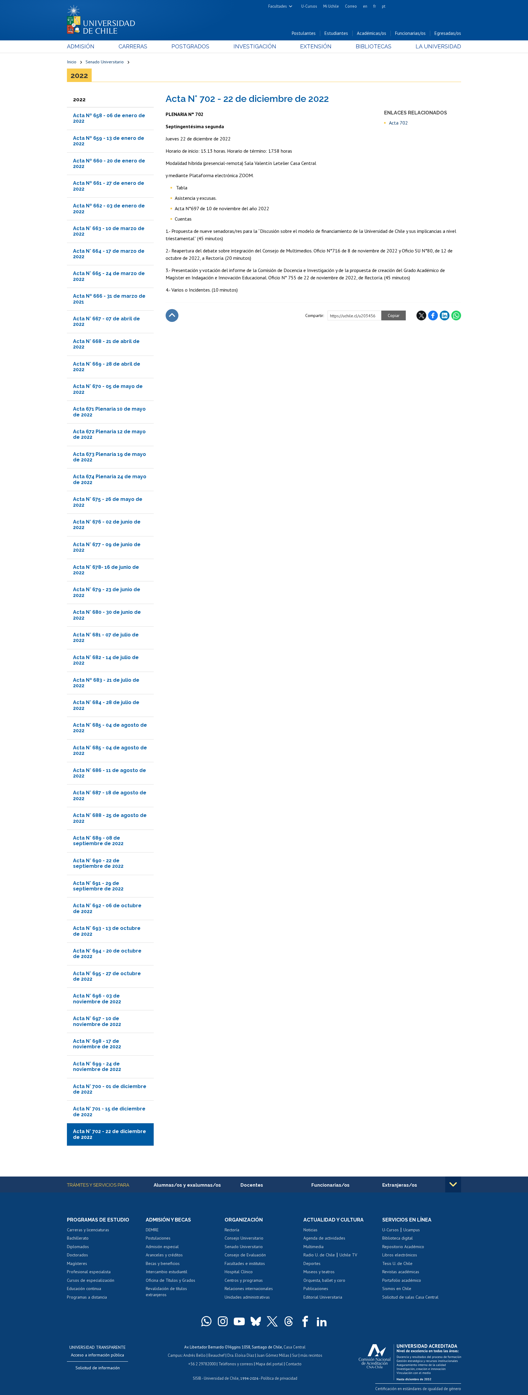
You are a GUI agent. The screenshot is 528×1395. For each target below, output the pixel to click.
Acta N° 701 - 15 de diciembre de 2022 (109, 1111)
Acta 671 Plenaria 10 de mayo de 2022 (109, 411)
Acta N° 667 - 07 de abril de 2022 (106, 321)
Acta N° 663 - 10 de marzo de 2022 (109, 231)
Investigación (254, 46)
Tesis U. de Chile (397, 1263)
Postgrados (190, 46)
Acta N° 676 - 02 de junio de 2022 (107, 524)
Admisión (80, 46)
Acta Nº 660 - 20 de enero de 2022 (109, 163)
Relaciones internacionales (249, 1288)
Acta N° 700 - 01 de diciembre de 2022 (109, 1089)
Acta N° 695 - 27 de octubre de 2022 (107, 976)
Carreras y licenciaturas (88, 1230)
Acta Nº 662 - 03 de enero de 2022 (109, 208)
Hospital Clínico (239, 1271)
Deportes (312, 1263)
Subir (172, 315)
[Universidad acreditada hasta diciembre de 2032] (410, 1360)
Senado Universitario (105, 61)
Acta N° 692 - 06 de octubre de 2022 (107, 908)
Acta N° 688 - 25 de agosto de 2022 (110, 818)
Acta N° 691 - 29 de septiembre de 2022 (98, 886)
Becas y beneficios (163, 1263)
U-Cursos (309, 6)
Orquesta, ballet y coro (324, 1280)
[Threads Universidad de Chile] (288, 1321)
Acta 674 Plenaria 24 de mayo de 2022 (109, 479)
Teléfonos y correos (235, 1364)
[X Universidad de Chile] (272, 1321)
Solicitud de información (97, 1368)
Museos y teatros (319, 1271)
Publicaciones (315, 1288)
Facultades (277, 6)
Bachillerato (78, 1238)
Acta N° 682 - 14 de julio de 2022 (106, 660)
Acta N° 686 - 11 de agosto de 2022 (109, 773)
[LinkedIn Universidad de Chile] (321, 1321)
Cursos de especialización (90, 1280)
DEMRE (152, 1230)
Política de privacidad (279, 1378)
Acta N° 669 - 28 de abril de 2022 (106, 366)
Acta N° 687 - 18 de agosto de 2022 (109, 795)
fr (374, 6)
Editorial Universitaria (322, 1297)
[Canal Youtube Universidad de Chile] (239, 1321)
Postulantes (304, 33)
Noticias (310, 1230)
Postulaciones (158, 1238)
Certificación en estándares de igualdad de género (418, 1388)
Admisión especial (162, 1246)
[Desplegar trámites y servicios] (453, 1184)
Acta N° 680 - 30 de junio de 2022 (107, 615)
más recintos (311, 1355)
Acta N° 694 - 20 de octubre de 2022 (107, 953)
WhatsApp (456, 315)
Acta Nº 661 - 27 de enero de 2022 (108, 186)
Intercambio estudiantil (166, 1271)
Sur (295, 1355)
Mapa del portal (269, 1364)
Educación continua (84, 1288)
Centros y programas (244, 1280)
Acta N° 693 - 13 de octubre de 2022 (107, 931)
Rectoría (232, 1230)
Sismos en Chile (396, 1288)
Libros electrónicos (399, 1255)
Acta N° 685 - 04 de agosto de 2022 (110, 727)
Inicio (71, 61)
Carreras (133, 46)
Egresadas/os (448, 33)
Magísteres (77, 1263)
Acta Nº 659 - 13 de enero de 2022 (108, 141)
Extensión (316, 46)
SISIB (197, 1378)
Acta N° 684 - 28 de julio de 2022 (106, 705)
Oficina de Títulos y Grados (170, 1280)
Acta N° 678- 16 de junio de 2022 (106, 570)
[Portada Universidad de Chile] (103, 18)
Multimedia (313, 1246)
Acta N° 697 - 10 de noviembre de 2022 (97, 1021)
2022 (79, 75)
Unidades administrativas (247, 1297)
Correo (351, 6)
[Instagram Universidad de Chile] (222, 1321)
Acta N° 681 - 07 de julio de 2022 (106, 637)
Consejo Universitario (244, 1238)
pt (383, 6)
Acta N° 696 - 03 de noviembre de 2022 (97, 998)
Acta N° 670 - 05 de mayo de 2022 (108, 389)
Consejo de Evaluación (245, 1255)
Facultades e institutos (245, 1263)
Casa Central (295, 1347)
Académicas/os (371, 33)
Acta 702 (398, 122)
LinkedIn (444, 315)
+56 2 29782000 (202, 1364)
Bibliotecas (373, 46)
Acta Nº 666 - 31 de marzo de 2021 (109, 298)
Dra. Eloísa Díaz (240, 1355)
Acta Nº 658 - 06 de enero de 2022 (109, 118)
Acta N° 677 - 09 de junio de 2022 (107, 547)
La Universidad (438, 46)
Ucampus (411, 1230)
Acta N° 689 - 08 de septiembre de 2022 (98, 840)
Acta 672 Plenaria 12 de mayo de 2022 (109, 434)
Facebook (433, 315)
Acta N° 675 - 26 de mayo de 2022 (107, 502)
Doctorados (77, 1255)
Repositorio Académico (403, 1246)
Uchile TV (348, 1255)
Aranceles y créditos (164, 1255)
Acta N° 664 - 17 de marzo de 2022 (109, 253)
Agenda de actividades (324, 1238)
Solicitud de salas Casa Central (410, 1297)
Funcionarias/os (410, 33)
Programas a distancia (87, 1297)
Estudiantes (336, 33)
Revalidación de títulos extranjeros (166, 1291)
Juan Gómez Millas (273, 1355)
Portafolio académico (401, 1280)
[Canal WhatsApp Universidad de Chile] (206, 1321)
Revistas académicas (400, 1271)
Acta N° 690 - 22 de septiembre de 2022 (98, 863)
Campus (175, 1355)
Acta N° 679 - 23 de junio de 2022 (106, 592)
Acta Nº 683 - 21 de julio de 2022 (106, 682)
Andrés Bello (194, 1355)
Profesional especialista (89, 1271)
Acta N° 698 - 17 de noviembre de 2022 (97, 1044)
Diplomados (78, 1246)
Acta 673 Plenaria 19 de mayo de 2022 (109, 457)
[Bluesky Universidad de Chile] (255, 1321)
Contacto (294, 1364)
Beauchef (216, 1355)
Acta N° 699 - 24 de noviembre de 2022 (97, 1066)
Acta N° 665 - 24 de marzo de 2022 (109, 276)
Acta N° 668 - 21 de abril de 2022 (106, 344)
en (365, 6)
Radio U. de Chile (319, 1255)
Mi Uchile (331, 6)
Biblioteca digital (397, 1238)
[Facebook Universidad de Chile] (305, 1321)
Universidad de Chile (221, 1378)
